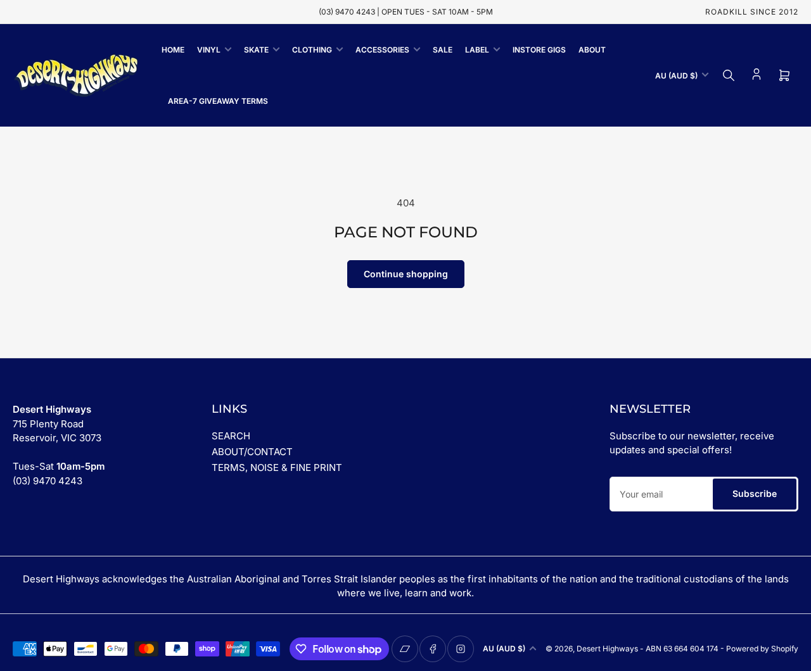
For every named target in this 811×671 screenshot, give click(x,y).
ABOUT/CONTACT (252, 452)
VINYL (208, 49)
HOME (173, 49)
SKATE (256, 49)
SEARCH (231, 436)
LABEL (477, 49)
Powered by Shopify (762, 648)
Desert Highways (607, 648)
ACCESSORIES (382, 49)
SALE (442, 49)
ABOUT (592, 49)
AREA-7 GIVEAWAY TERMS (218, 101)
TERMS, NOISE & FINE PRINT (277, 467)
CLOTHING (312, 49)
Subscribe (754, 493)
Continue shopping (406, 273)
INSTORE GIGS (539, 49)
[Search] (729, 75)
